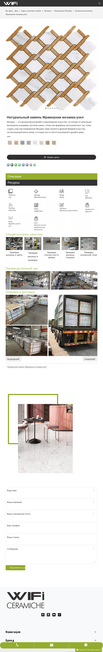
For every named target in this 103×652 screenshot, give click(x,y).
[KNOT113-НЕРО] (22, 142)
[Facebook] (42, 614)
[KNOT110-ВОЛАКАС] (35, 142)
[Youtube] (54, 614)
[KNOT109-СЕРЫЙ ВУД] (41, 142)
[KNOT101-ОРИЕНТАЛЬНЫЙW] (10, 142)
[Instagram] (59, 614)
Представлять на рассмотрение (17, 568)
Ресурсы (13, 182)
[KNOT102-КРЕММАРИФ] (16, 142)
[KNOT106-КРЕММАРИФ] (54, 142)
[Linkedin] (48, 614)
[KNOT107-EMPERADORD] (47, 142)
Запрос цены (53, 157)
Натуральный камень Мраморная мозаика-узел (27, 367)
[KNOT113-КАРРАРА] (28, 142)
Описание (14, 176)
